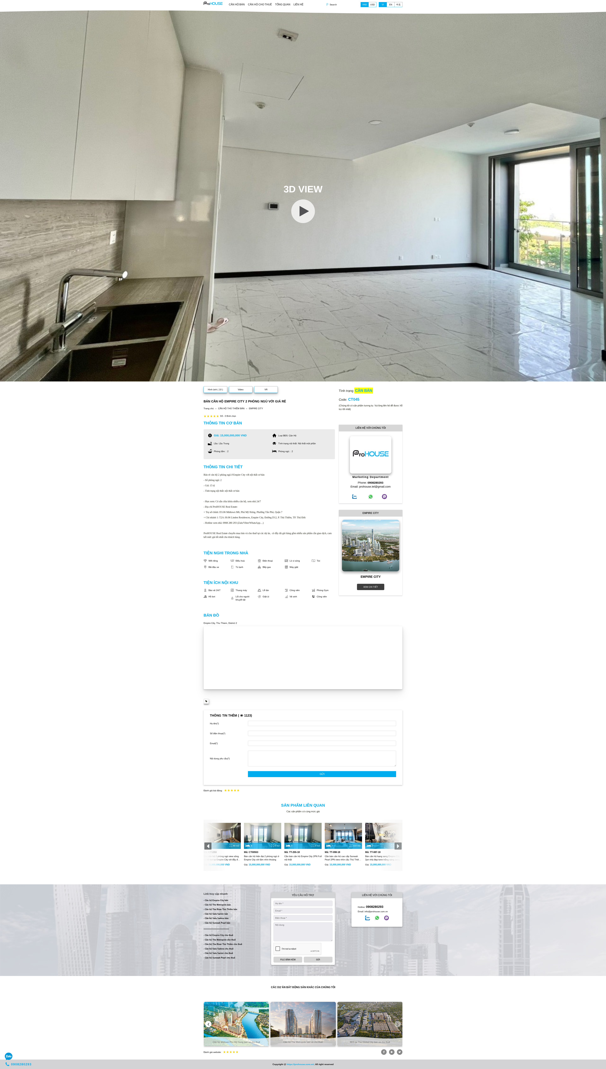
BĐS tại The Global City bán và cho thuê (370, 1042)
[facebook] (367, 917)
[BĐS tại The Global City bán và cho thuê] (370, 1024)
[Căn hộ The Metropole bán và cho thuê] (303, 1024)
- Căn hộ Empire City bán (216, 900)
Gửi (322, 774)
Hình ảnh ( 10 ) (215, 389)
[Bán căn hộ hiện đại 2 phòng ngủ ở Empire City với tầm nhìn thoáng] (262, 836)
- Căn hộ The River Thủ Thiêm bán (220, 909)
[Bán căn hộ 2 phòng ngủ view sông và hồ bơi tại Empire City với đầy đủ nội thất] (222, 836)
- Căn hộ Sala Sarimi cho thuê (218, 953)
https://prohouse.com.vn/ (300, 1064)
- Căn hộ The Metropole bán (217, 905)
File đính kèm (288, 959)
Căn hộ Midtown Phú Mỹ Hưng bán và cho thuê (236, 1042)
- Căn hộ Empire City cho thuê (218, 935)
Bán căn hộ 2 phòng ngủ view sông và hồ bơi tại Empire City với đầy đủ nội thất (221, 858)
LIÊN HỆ (298, 4)
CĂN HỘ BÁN (237, 4)
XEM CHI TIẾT (370, 587)
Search (333, 4)
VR (265, 389)
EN (390, 4)
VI (383, 4)
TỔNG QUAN (282, 4)
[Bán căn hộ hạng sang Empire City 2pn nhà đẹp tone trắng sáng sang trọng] (383, 836)
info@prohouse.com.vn (376, 911)
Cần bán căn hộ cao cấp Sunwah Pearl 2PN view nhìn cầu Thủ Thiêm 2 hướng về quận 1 (343, 858)
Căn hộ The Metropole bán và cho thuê (303, 1042)
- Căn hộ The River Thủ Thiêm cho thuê (223, 944)
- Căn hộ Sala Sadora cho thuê (218, 949)
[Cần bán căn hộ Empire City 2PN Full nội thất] (303, 836)
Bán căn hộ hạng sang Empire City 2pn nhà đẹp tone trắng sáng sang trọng (382, 858)
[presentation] (207, 846)
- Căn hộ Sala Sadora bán (216, 918)
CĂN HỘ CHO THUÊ (260, 4)
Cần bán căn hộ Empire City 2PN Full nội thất (303, 858)
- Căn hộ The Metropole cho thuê (220, 940)
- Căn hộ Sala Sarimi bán (216, 914)
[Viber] (386, 918)
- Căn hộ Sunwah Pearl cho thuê (219, 958)
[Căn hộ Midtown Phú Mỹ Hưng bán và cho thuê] (236, 1024)
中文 (398, 4)
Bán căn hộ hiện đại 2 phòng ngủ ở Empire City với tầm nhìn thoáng (261, 858)
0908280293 (374, 906)
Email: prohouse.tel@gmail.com (371, 486)
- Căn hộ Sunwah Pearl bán (217, 923)
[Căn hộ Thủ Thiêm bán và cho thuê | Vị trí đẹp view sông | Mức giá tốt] (213, 3)
